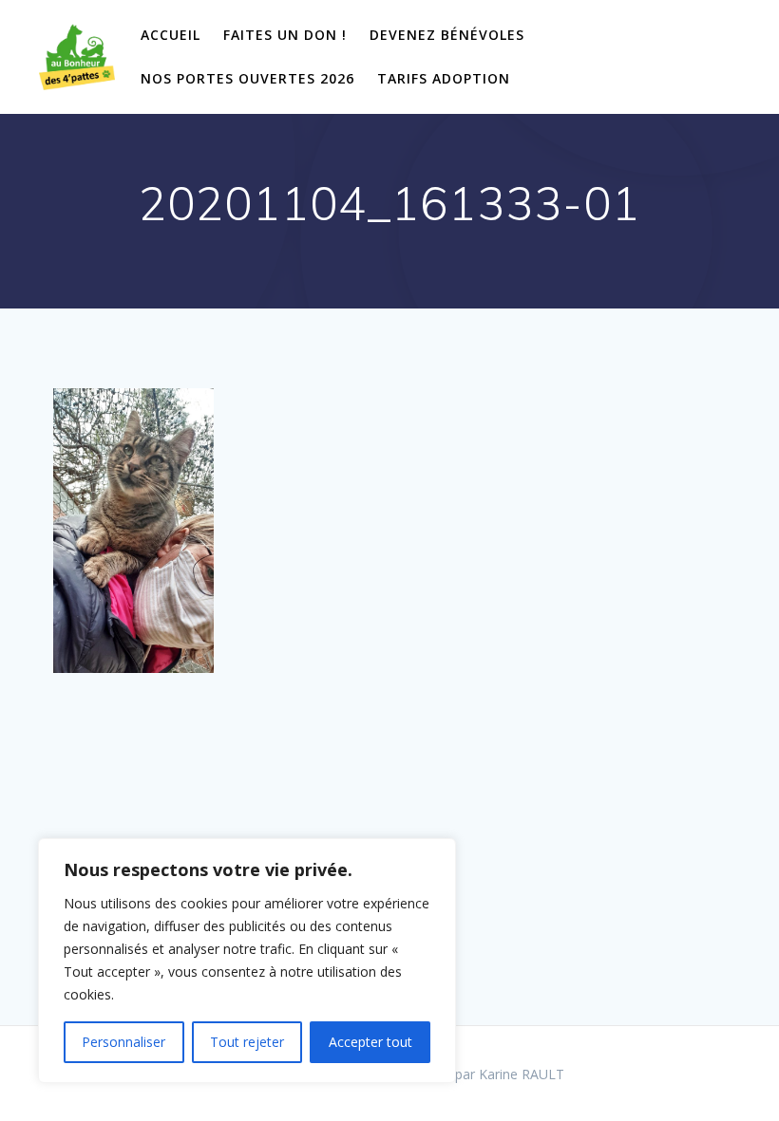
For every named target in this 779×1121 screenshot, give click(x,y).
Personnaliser (123, 1042)
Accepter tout (370, 1042)
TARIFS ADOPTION (443, 78)
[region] (247, 960)
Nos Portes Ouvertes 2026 (247, 78)
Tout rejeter (247, 1042)
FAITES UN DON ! (285, 35)
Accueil (170, 35)
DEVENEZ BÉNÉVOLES (447, 35)
